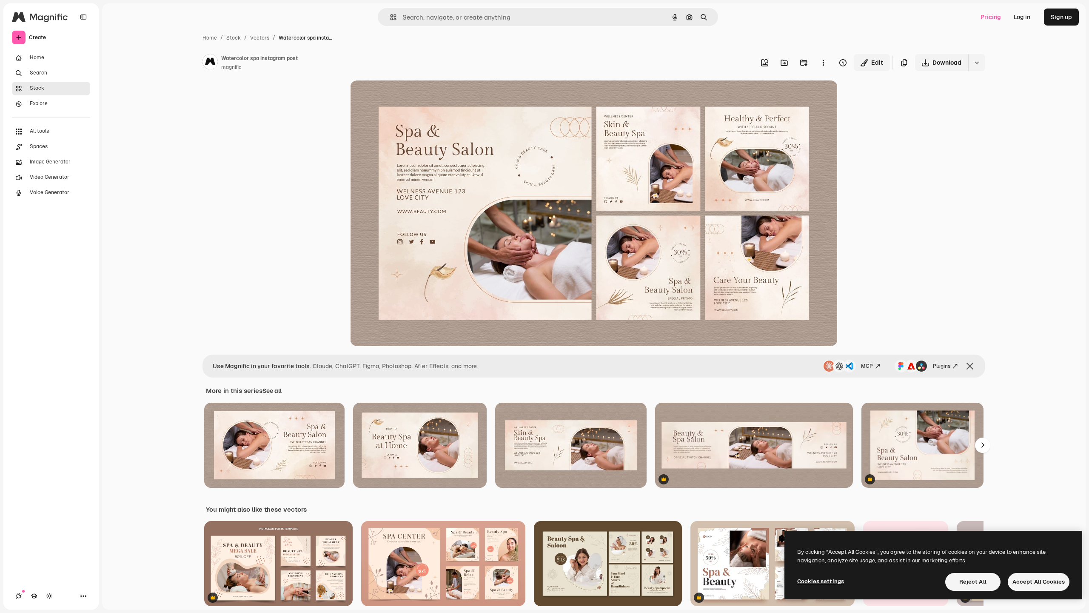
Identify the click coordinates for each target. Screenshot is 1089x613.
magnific (231, 67)
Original (404, 97)
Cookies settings (820, 581)
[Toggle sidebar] (83, 17)
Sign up (1061, 17)
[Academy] (34, 596)
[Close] (970, 366)
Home (209, 37)
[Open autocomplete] (390, 17)
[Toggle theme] (49, 596)
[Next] (982, 445)
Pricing (991, 17)
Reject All (972, 581)
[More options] (823, 62)
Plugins (941, 366)
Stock (233, 37)
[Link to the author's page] (210, 63)
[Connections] (19, 596)
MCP (867, 366)
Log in (1022, 17)
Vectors (259, 37)
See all (272, 391)
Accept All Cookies (1038, 581)
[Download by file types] (976, 62)
